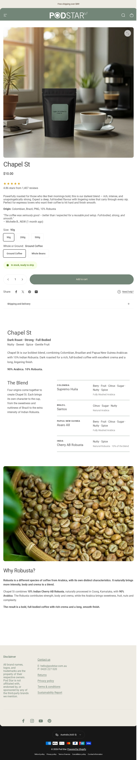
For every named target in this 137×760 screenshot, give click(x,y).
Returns (41, 676)
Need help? (128, 291)
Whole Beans (38, 253)
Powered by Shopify (75, 750)
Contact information (94, 755)
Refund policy (38, 755)
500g (37, 237)
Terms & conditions (48, 687)
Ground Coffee (14, 253)
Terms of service (63, 755)
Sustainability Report (49, 693)
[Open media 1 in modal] (127, 33)
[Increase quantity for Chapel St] (23, 279)
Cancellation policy (78, 755)
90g (9, 237)
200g (22, 237)
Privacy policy (45, 681)
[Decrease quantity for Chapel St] (7, 279)
